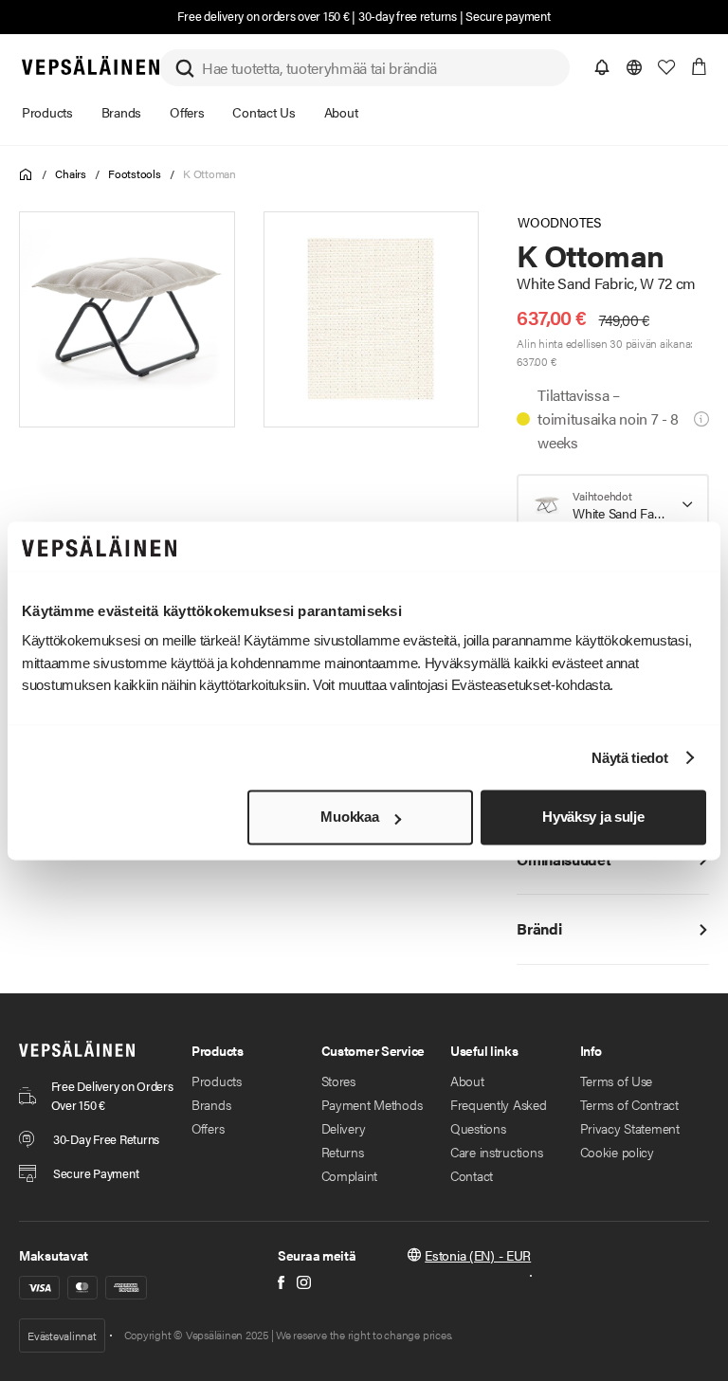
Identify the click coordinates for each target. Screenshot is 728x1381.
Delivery (343, 1127)
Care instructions (496, 1151)
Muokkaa (349, 817)
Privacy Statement (630, 1127)
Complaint (349, 1175)
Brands (210, 1104)
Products (216, 1080)
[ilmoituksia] (602, 67)
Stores (338, 1080)
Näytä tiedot (629, 758)
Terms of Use (616, 1080)
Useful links (484, 1050)
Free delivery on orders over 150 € (263, 16)
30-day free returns (407, 16)
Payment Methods (372, 1104)
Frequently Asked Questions (498, 1116)
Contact (471, 1175)
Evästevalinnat (62, 1335)
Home (26, 175)
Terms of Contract (629, 1104)
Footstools (134, 173)
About (467, 1080)
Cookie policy (617, 1151)
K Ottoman (209, 173)
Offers (207, 1127)
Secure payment (507, 16)
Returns (342, 1151)
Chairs (70, 173)
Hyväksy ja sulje (593, 817)
